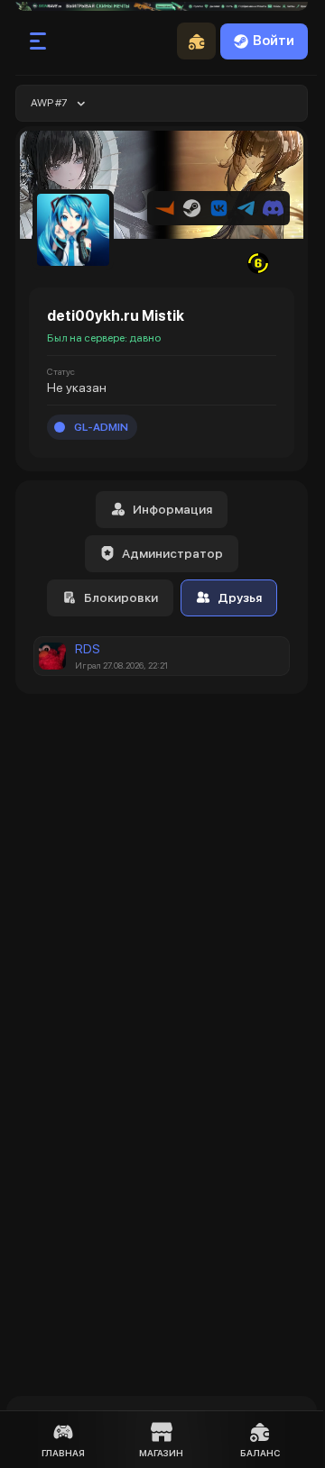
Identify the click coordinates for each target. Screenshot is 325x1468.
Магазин (161, 1452)
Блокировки (121, 597)
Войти (273, 40)
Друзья (240, 597)
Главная (63, 1452)
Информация (172, 509)
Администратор (172, 553)
